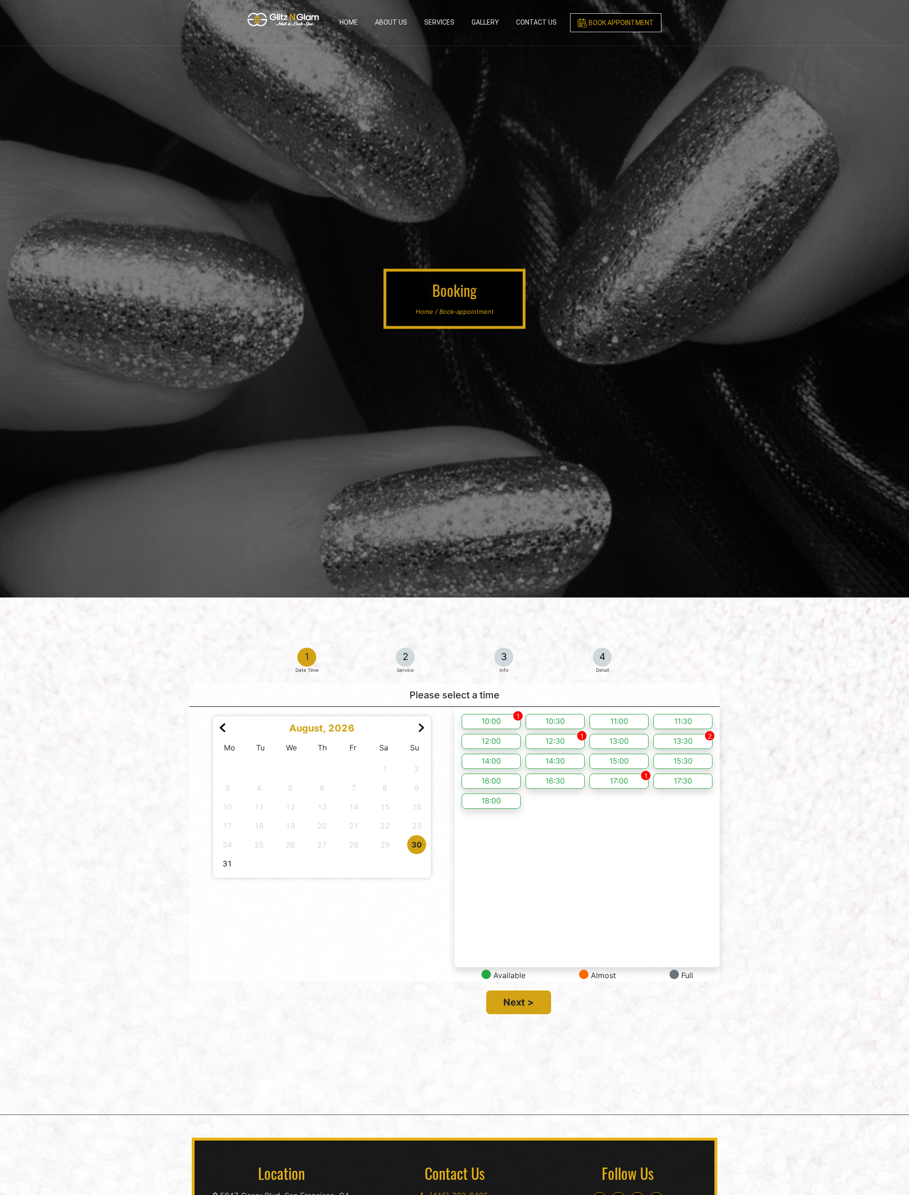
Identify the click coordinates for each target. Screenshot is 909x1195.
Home (348, 22)
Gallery (485, 22)
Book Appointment (620, 23)
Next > (518, 1002)
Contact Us (536, 22)
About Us (391, 22)
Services (439, 22)
